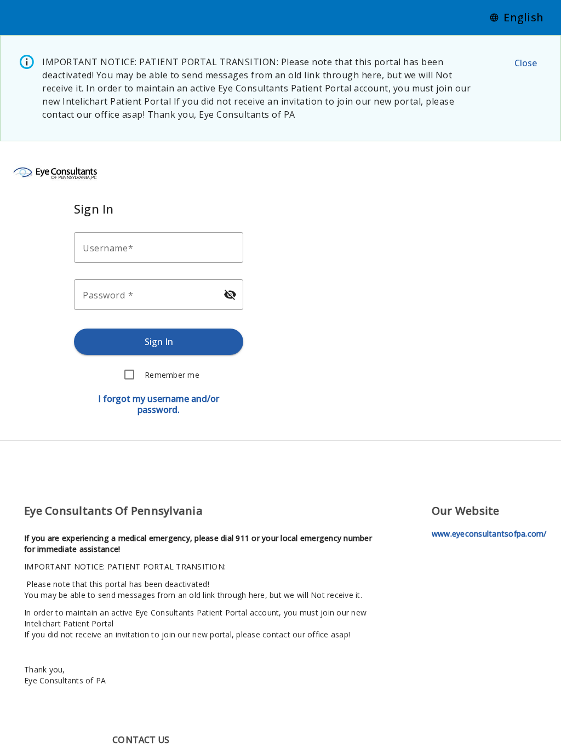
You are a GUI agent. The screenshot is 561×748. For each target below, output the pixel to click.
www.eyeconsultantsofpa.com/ (489, 533)
